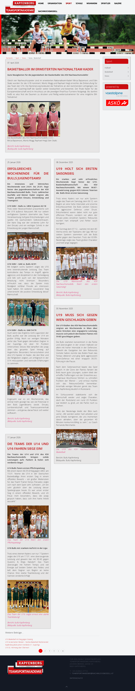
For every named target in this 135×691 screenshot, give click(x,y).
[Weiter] (58, 651)
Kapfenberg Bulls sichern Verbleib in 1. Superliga (22, 645)
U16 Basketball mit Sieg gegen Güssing (19, 639)
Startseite (9, 58)
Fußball (107, 68)
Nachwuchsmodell (47, 11)
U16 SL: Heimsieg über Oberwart (17, 647)
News (24, 58)
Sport (17, 58)
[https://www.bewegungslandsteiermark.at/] (117, 105)
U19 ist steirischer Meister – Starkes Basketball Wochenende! (26, 642)
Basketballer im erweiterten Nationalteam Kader (50, 69)
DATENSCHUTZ (76, 678)
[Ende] (63, 651)
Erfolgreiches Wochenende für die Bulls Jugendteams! (28, 173)
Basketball (109, 72)
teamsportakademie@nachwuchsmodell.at (93, 673)
